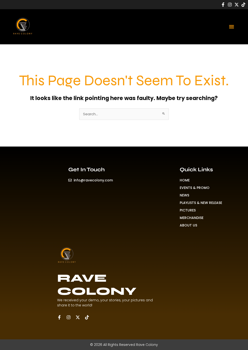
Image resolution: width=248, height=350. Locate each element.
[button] (232, 27)
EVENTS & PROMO (194, 187)
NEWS (184, 195)
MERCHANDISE (191, 217)
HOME (185, 180)
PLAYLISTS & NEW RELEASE (201, 202)
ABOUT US (188, 225)
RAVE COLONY (96, 285)
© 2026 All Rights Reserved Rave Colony (124, 344)
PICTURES (188, 210)
